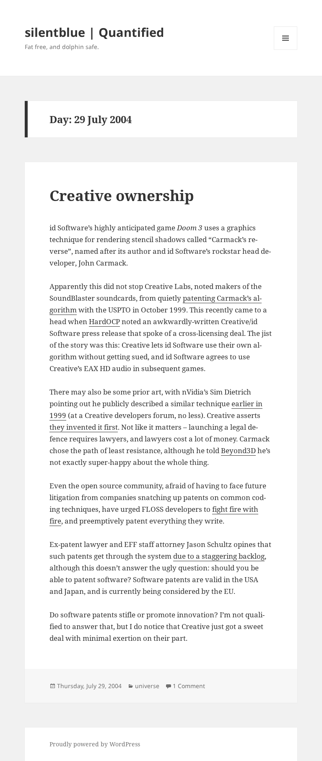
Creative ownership (121, 195)
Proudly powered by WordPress (94, 744)
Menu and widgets (285, 49)
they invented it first (83, 427)
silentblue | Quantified (94, 32)
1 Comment (189, 686)
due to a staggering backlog (219, 556)
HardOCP (104, 321)
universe (147, 686)
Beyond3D (238, 450)
